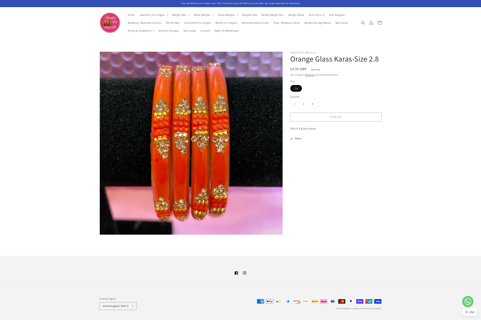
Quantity (295, 96)
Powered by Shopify (372, 308)
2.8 (296, 88)
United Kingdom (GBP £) (116, 306)
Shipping (309, 74)
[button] (153, 15)
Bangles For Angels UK (353, 308)
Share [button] (298, 138)
